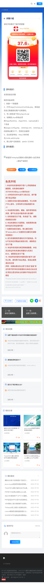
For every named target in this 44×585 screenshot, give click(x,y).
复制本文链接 (22, 301)
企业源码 (22, 282)
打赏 (22, 169)
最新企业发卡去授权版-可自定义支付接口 (11, 429)
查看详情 (10, 350)
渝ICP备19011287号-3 (18, 577)
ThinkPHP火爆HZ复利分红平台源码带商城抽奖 (11, 457)
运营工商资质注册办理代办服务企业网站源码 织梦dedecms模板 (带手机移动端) (32, 313)
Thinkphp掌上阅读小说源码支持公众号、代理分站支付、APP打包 (17, 507)
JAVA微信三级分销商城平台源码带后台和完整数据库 (17, 503)
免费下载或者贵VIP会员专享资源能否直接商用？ (23, 335)
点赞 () (33, 169)
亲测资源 (6, 433)
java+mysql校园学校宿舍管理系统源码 (32, 429)
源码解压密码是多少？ (14, 360)
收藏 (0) (12, 169)
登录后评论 (15, 542)
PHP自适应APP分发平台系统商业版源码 (17, 500)
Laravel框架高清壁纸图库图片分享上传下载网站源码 (17, 511)
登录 (39, 3)
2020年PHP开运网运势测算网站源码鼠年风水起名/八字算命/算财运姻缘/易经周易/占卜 (17, 515)
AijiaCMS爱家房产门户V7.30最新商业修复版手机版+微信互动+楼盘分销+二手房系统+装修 (17, 496)
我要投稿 (5, 10)
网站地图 (6, 577)
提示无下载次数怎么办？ (15, 384)
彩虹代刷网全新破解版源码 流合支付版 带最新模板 (11, 313)
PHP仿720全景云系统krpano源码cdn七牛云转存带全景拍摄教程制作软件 (32, 457)
